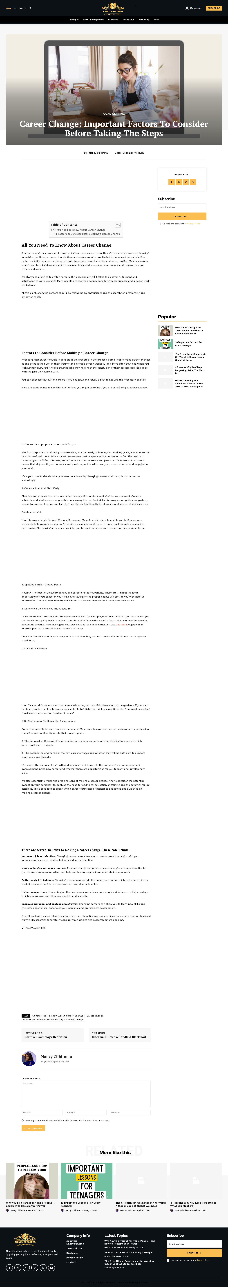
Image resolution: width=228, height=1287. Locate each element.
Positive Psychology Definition (46, 1037)
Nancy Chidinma (98, 152)
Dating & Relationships (116, 1248)
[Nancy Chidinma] (29, 1058)
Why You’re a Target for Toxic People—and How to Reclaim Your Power (189, 330)
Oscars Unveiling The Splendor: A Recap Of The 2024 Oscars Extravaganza (189, 383)
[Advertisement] (86, 194)
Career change (95, 1016)
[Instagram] (17, 1267)
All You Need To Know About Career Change (79, 229)
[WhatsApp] (193, 182)
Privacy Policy (193, 224)
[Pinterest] (186, 182)
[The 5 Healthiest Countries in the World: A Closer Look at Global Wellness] (165, 357)
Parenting (109, 1256)
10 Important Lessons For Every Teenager (189, 344)
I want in (180, 216)
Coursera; (121, 624)
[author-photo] (8, 1210)
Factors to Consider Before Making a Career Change (89, 233)
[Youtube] (51, 1267)
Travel (107, 1268)
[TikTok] (34, 1267)
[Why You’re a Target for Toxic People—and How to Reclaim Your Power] (165, 330)
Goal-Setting (114, 114)
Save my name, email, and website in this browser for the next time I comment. (67, 1120)
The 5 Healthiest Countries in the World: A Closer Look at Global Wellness (190, 356)
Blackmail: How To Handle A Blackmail (119, 1037)
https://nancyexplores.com (55, 1061)
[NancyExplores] (31, 1239)
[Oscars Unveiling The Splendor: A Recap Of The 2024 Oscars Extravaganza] (165, 383)
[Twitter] (179, 182)
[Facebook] (171, 182)
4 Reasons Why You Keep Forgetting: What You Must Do (189, 370)
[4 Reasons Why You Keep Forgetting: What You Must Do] (165, 370)
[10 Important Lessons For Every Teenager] (165, 344)
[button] (25, 8)
